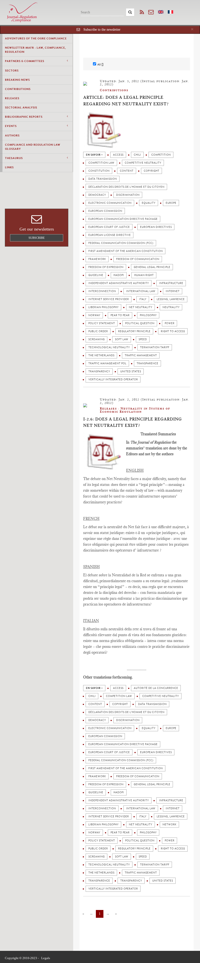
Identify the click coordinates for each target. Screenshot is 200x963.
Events (11, 126)
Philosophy (148, 315)
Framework (97, 259)
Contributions (17, 89)
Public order (98, 331)
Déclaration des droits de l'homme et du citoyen (126, 186)
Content (126, 170)
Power (169, 323)
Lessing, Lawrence (171, 299)
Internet (173, 291)
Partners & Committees (24, 61)
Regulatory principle (134, 331)
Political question (139, 323)
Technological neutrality (109, 347)
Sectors (12, 70)
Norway (94, 315)
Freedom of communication (137, 259)
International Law (140, 291)
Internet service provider (108, 299)
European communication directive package (123, 219)
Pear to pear (120, 315)
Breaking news (17, 79)
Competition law (101, 162)
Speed (143, 339)
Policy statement (101, 323)
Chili (137, 154)
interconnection (102, 291)
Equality (148, 203)
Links (9, 167)
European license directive (109, 235)
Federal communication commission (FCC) (120, 243)
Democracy (97, 194)
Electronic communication (109, 203)
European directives (156, 227)
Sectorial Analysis (21, 107)
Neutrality (171, 307)
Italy (142, 299)
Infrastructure (171, 283)
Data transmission (102, 178)
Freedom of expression (105, 267)
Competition (161, 154)
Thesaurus (14, 158)
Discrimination (128, 194)
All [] (100, 64)
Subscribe (37, 238)
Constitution (99, 170)
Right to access (173, 331)
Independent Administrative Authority (118, 283)
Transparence (147, 363)
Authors (12, 135)
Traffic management (141, 355)
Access (118, 154)
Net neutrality (140, 307)
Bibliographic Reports (23, 116)
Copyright (151, 170)
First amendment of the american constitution (125, 251)
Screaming (96, 339)
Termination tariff (154, 347)
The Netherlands (101, 355)
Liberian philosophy (103, 307)
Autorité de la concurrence (156, 688)
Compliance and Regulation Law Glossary (32, 147)
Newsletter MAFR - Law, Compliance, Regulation (35, 50)
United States (130, 371)
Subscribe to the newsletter (101, 29)
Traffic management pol (107, 363)
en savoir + (94, 154)
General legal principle (152, 267)
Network (169, 824)
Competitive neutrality (143, 162)
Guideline (95, 275)
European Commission (105, 211)
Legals (45, 958)
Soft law (121, 339)
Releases (12, 98)
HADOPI (118, 275)
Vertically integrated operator (113, 379)
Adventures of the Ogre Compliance (36, 38)
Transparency (99, 371)
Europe (171, 203)
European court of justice (109, 227)
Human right (144, 275)
